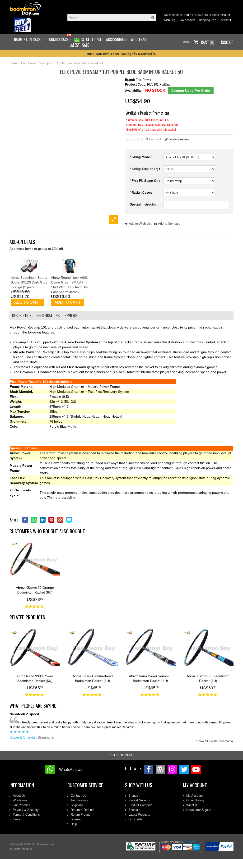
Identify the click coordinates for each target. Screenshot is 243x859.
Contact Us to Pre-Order (190, 90)
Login (187, 15)
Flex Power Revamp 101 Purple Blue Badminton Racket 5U (62, 63)
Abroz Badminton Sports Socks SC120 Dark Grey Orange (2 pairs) (29, 282)
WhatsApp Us (70, 770)
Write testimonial (222, 741)
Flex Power (143, 80)
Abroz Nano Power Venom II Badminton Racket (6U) (150, 678)
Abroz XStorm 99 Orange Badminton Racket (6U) (35, 590)
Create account (220, 15)
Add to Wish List (140, 223)
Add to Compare (169, 223)
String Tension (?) (145, 169)
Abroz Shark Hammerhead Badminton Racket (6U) (93, 678)
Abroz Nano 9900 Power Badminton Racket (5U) (34, 678)
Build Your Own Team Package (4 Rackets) (120, 54)
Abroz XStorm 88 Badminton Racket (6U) (208, 678)
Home (13, 63)
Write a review (179, 139)
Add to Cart (27, 302)
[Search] (152, 17)
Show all (202, 741)
